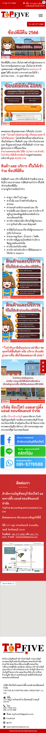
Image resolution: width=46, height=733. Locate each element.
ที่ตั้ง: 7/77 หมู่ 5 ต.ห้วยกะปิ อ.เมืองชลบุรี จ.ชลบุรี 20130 (21, 699)
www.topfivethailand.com (17, 726)
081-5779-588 (9, 709)
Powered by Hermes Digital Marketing (23, 731)
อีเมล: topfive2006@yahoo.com (19, 714)
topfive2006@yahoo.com (26, 536)
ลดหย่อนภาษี (35, 69)
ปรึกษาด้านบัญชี (14, 416)
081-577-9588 (10, 3)
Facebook (10, 718)
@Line (8, 722)
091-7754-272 (10, 707)
